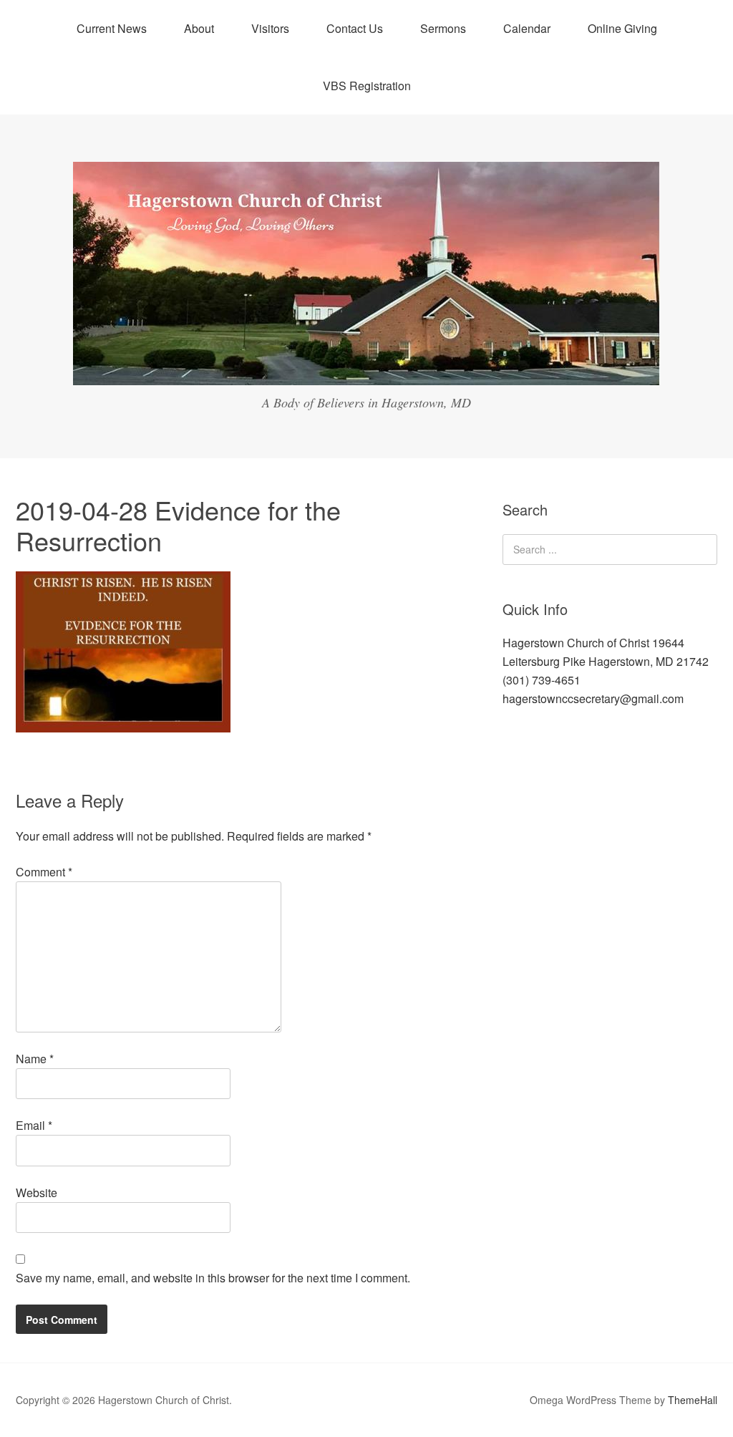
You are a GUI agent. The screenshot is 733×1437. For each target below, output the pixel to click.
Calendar (526, 28)
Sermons (443, 28)
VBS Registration (367, 85)
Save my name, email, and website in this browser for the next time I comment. (213, 1277)
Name (35, 1058)
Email (34, 1125)
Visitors (270, 28)
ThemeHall (692, 1400)
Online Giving (622, 28)
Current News (112, 28)
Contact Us (354, 28)
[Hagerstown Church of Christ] (366, 372)
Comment (44, 871)
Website (36, 1192)
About (199, 28)
